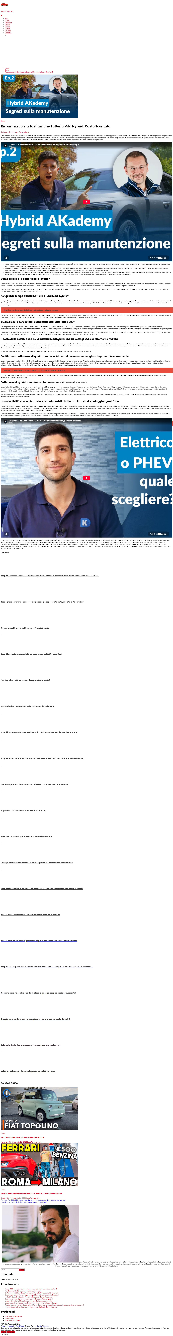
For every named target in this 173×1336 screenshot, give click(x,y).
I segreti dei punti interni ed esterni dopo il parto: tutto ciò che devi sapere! (31, 1307)
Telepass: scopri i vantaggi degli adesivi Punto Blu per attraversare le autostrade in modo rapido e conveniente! (44, 1305)
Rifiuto (4, 1332)
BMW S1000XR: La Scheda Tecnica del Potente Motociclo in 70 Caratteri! (31, 1293)
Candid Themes (42, 1326)
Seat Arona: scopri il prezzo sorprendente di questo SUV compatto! (29, 1299)
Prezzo (7, 27)
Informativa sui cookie (12, 1320)
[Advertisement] (86, 51)
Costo (3, 121)
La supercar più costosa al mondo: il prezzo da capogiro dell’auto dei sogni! (31, 1303)
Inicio (6, 19)
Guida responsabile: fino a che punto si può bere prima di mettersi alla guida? (32, 1295)
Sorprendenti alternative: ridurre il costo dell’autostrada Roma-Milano (31, 1193)
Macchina (8, 23)
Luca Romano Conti (22, 132)
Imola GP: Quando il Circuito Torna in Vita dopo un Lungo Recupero (28, 1297)
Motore (7, 25)
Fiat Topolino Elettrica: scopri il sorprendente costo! (23, 1137)
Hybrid (7, 21)
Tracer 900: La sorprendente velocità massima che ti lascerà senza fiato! (31, 1289)
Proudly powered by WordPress (12, 1326)
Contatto (8, 33)
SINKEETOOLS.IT (7, 11)
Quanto (7, 29)
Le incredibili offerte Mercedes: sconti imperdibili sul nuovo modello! (28, 1301)
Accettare (11, 1332)
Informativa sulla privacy (13, 1316)
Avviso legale (9, 1318)
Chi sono (8, 31)
